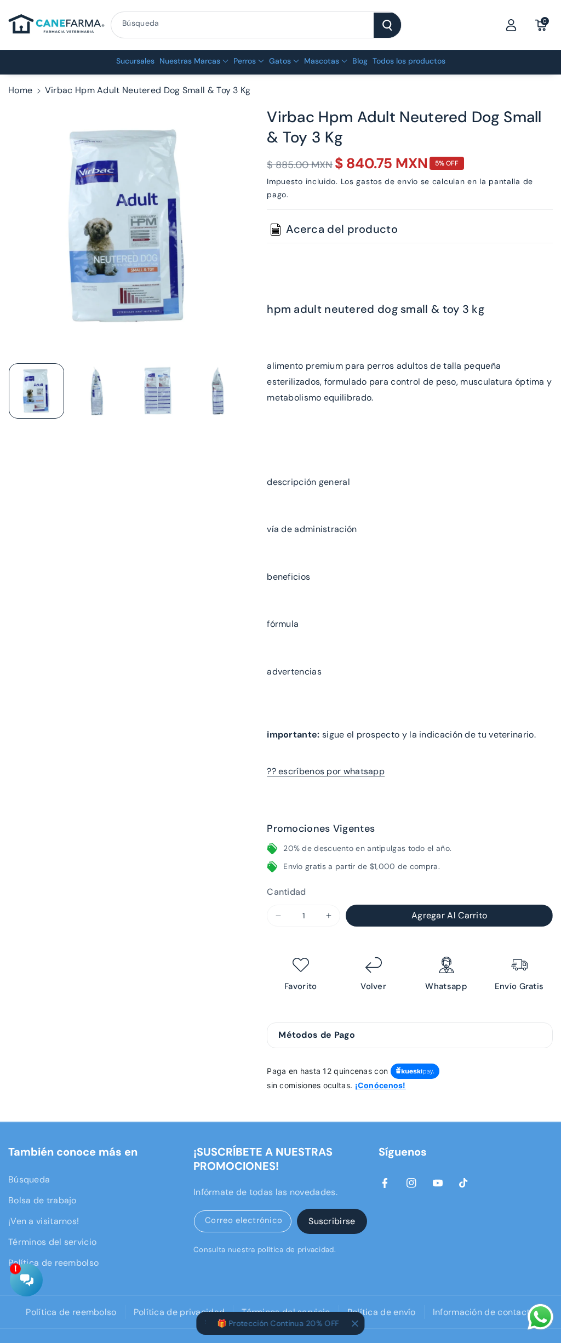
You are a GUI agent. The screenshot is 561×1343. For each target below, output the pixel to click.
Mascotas (321, 61)
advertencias (294, 671)
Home (20, 90)
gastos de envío (387, 181)
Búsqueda (29, 1179)
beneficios (288, 576)
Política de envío (381, 1312)
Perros (244, 61)
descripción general (308, 482)
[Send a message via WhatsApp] (540, 1317)
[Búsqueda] (387, 25)
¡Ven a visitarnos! (43, 1221)
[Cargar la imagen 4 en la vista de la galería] (218, 391)
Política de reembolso (53, 1262)
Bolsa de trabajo (42, 1200)
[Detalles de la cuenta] (511, 25)
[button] (541, 25)
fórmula (283, 624)
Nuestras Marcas (189, 61)
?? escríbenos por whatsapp (326, 771)
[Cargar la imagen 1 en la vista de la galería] (36, 391)
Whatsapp (446, 986)
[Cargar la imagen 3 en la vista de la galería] (158, 391)
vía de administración (312, 529)
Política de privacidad (179, 1312)
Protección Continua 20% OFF (273, 1323)
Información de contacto (484, 1312)
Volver (373, 986)
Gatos (280, 61)
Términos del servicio (52, 1242)
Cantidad (286, 892)
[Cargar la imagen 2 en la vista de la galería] (97, 391)
